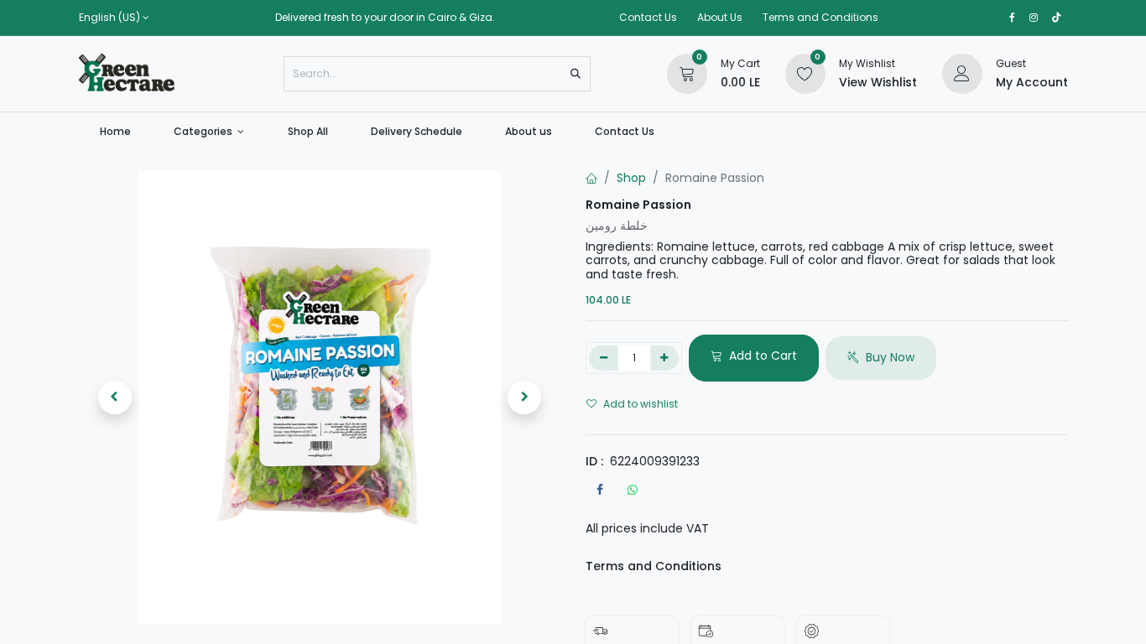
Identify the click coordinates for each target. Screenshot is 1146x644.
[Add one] (665, 358)
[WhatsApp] (632, 489)
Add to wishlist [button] (640, 404)
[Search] (575, 74)
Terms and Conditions (820, 17)
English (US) (109, 17)
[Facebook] (600, 489)
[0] (687, 72)
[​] (1012, 17)
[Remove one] (603, 358)
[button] (115, 397)
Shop (631, 177)
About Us (719, 17)
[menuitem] (116, 131)
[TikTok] (1057, 17)
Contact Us (648, 17)
